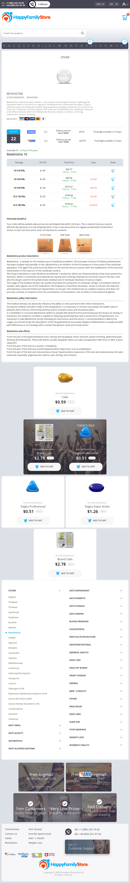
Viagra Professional (85, 453)
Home (8, 838)
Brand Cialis (44, 453)
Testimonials (12, 829)
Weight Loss (35, 842)
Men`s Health (36, 838)
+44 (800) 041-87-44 (15, 5)
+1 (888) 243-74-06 (15, 3)
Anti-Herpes (35, 829)
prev (90, 41)
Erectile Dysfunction (65, 393)
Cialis (65, 397)
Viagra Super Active (97, 506)
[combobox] (100, 4)
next (125, 41)
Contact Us (11, 833)
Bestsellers (11, 842)
